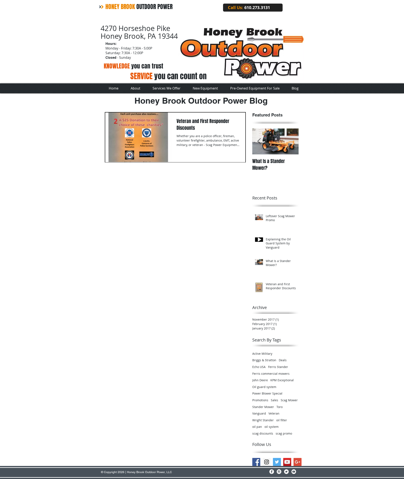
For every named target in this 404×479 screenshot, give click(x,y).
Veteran (273, 413)
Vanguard (259, 413)
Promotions (260, 400)
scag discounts (262, 433)
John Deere (260, 380)
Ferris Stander (278, 367)
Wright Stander (263, 420)
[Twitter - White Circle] (286, 471)
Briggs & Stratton (264, 360)
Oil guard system (264, 387)
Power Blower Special (267, 393)
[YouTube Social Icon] (287, 462)
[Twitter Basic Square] (277, 462)
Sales (274, 400)
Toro (279, 407)
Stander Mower (263, 407)
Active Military (262, 354)
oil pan (257, 427)
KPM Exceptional (282, 380)
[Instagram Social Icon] (267, 462)
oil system (271, 427)
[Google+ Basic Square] (298, 462)
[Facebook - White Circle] (271, 471)
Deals (283, 360)
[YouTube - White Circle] (293, 471)
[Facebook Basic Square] (256, 462)
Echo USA (259, 367)
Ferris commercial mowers (271, 374)
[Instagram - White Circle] (279, 471)
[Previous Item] (259, 141)
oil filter (281, 420)
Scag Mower (289, 400)
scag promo (284, 433)
